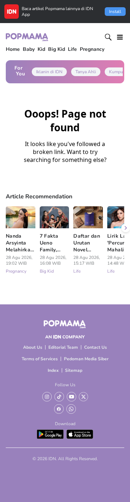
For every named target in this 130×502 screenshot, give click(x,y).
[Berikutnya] (125, 228)
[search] (108, 37)
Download (65, 424)
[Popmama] (27, 37)
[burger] (120, 37)
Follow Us (65, 385)
